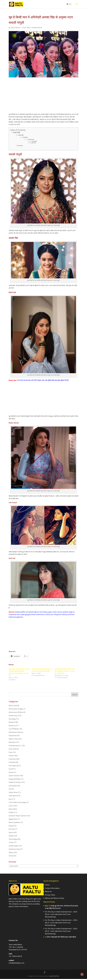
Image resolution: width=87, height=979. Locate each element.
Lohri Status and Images (17, 802)
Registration (13, 819)
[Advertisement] (43, 97)
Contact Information (52, 888)
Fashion (11, 755)
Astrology (12, 719)
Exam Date (13, 749)
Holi (10, 789)
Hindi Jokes (13, 786)
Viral (10, 856)
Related (20, 145)
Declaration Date (15, 732)
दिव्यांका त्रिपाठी (31, 139)
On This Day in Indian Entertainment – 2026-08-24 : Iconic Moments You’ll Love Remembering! (61, 914)
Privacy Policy (50, 895)
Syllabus (12, 836)
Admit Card (13, 705)
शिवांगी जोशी (34, 143)
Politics (11, 812)
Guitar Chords (14, 775)
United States (13, 846)
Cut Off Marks (14, 729)
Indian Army (13, 792)
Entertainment (37, 28)
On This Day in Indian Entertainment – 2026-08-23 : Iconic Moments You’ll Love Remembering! (61, 922)
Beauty (11, 722)
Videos (11, 852)
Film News (12, 766)
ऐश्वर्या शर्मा (25, 137)
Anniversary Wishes (16, 712)
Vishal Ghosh (15, 28)
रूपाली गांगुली (16, 132)
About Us (48, 891)
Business (12, 725)
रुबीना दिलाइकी (34, 141)
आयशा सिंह (20, 135)
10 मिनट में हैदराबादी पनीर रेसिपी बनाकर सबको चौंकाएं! (60, 937)
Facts (10, 752)
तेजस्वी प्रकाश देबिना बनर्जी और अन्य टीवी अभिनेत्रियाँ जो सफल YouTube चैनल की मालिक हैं (65, 671)
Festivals (12, 762)
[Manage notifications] (82, 974)
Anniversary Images (16, 709)
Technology (13, 839)
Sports (11, 832)
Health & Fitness (15, 782)
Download (12, 735)
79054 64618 (17, 956)
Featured (12, 759)
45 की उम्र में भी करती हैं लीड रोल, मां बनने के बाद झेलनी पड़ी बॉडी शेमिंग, (42, 670)
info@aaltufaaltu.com (16, 963)
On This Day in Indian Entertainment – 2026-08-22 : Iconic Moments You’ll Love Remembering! (61, 931)
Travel (11, 842)
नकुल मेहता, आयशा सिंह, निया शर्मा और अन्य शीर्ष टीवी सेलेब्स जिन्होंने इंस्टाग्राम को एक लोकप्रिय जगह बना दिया (19, 672)
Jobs (10, 799)
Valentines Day (14, 849)
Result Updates (14, 822)
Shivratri (12, 829)
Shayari (11, 826)
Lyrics (11, 806)
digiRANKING (54, 976)
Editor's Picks (13, 739)
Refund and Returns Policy (54, 898)
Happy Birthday (14, 779)
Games (11, 772)
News (11, 809)
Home (47, 885)
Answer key (13, 715)
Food (10, 769)
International (13, 796)
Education (12, 742)
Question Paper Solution (18, 816)
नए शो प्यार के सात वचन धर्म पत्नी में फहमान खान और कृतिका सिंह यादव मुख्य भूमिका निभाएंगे (43, 380)
